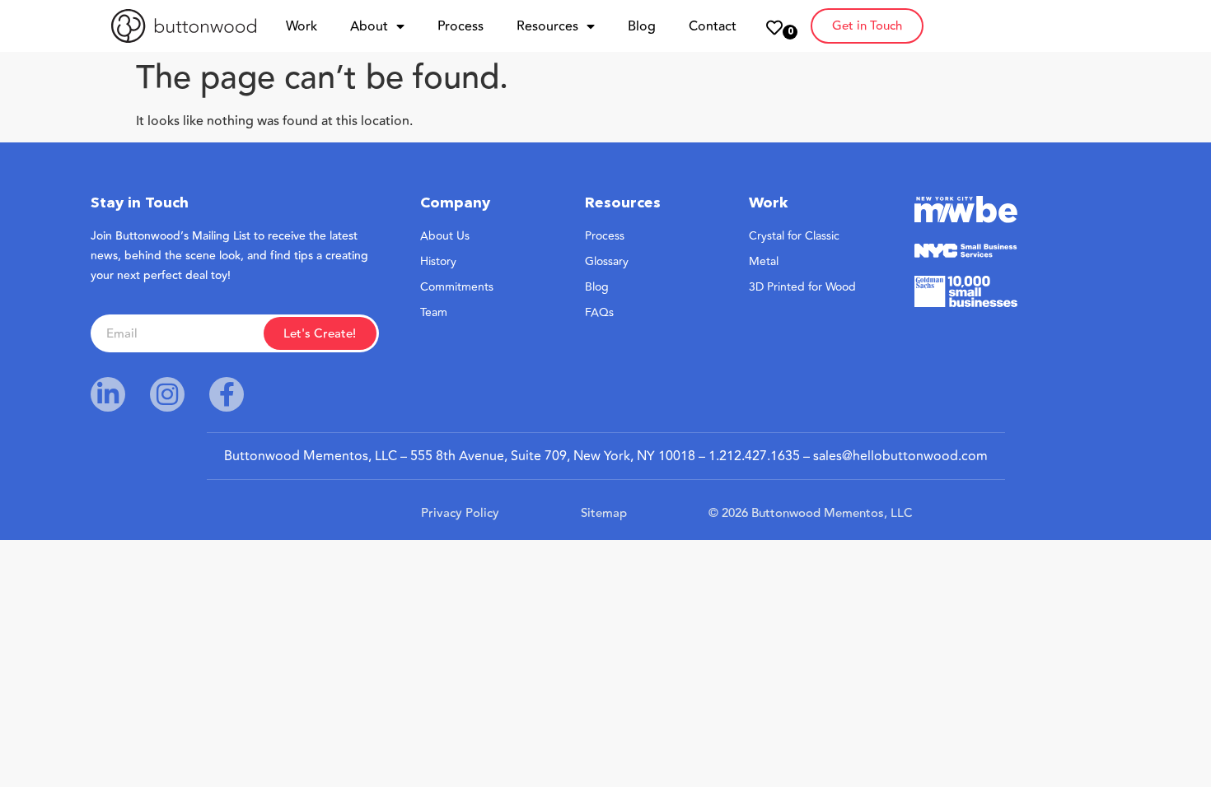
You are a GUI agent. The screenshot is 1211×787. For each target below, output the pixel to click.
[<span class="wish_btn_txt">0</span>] (774, 28)
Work (301, 26)
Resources (547, 26)
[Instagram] (167, 394)
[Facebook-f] (226, 394)
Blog (642, 26)
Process (460, 26)
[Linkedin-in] (108, 394)
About (369, 26)
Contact (712, 26)
